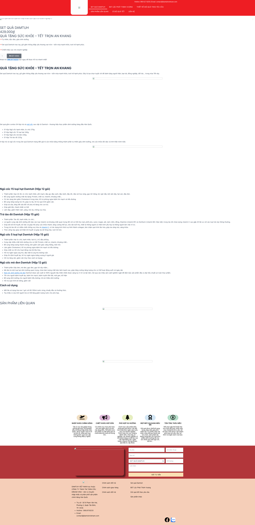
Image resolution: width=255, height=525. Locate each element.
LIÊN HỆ (131, 11)
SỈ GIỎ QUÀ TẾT (118, 11)
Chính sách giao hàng (110, 488)
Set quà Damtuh (136, 483)
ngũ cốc (30, 124)
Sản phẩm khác (136, 497)
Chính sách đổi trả (109, 483)
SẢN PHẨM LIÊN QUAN (99, 11)
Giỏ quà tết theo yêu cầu (139, 492)
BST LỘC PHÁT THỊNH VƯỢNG (121, 7)
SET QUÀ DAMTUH (98, 7)
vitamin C (45, 227)
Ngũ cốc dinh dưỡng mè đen (15, 273)
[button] (2, 19)
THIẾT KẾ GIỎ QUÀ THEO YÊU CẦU (150, 7)
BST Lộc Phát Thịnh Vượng (140, 488)
